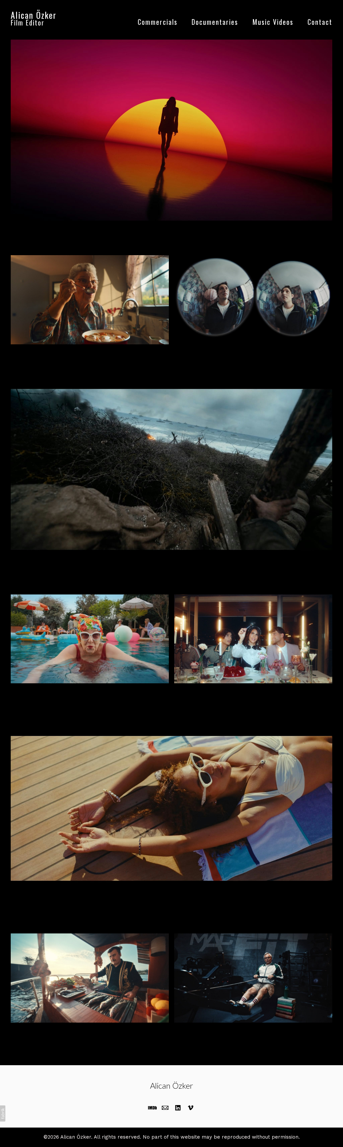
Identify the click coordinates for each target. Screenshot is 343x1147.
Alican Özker (171, 1085)
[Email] (165, 1107)
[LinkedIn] (178, 1107)
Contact (319, 22)
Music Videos (273, 22)
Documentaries (215, 22)
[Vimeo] (190, 1107)
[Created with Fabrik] (2, 1113)
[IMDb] (152, 1107)
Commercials (158, 22)
